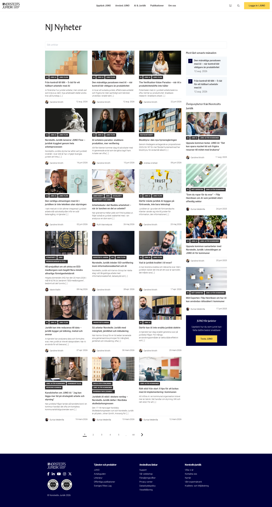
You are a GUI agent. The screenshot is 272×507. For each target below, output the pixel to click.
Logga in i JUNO (257, 5)
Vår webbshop (146, 474)
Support (143, 470)
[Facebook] (49, 474)
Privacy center (146, 482)
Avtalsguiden (100, 474)
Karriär (188, 478)
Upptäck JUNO (103, 5)
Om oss (172, 5)
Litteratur (98, 478)
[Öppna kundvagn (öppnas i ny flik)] (230, 5)
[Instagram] (65, 474)
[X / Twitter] (71, 474)
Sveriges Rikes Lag (102, 486)
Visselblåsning (146, 489)
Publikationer (157, 5)
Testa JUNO (206, 338)
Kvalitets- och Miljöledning (197, 486)
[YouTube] (60, 474)
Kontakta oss (191, 474)
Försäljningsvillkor (147, 478)
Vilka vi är (189, 470)
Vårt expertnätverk (193, 482)
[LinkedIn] (54, 474)
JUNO (96, 470)
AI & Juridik (140, 5)
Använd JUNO (122, 5)
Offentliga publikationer (104, 482)
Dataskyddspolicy (147, 486)
